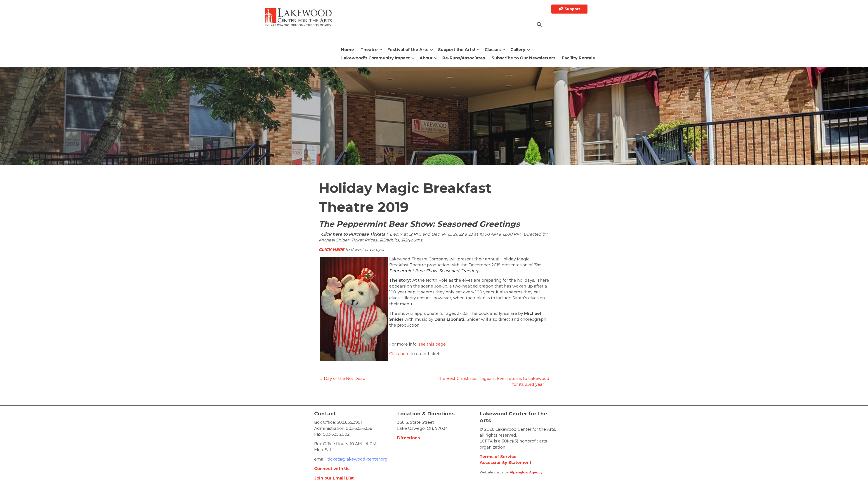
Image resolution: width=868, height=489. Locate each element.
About (426, 58)
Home (347, 49)
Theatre (369, 49)
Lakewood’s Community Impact (375, 58)
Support (571, 9)
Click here (399, 353)
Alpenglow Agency (526, 472)
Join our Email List (334, 478)
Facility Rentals (578, 58)
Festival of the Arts (407, 49)
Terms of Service (498, 456)
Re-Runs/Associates (463, 58)
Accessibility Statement (505, 462)
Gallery (517, 49)
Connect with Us (331, 468)
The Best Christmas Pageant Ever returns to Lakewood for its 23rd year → (493, 381)
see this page (432, 344)
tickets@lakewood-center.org (356, 459)
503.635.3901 (349, 422)
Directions (408, 437)
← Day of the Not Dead (342, 378)
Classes (493, 49)
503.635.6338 (359, 428)
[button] (540, 24)
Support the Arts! (456, 49)
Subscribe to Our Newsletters (523, 58)
